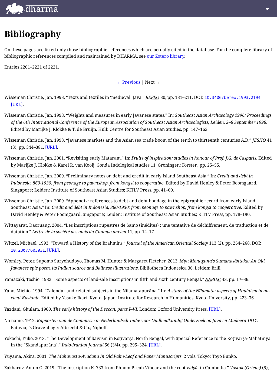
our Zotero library (165, 56)
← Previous (128, 82)
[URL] (17, 104)
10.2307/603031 (28, 250)
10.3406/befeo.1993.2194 (232, 97)
